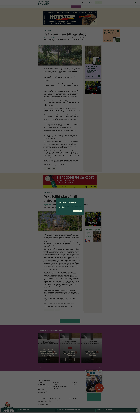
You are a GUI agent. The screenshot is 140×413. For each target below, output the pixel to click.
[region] (70, 206)
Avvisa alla (69, 210)
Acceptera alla (77, 210)
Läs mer (63, 207)
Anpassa (61, 210)
